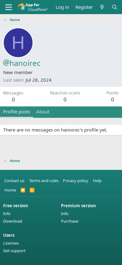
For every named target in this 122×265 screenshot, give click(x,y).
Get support (14, 250)
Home (10, 190)
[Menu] (8, 7)
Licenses (11, 243)
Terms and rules (43, 180)
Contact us (14, 180)
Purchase (69, 221)
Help (97, 180)
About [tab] (42, 111)
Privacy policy (75, 180)
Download (12, 221)
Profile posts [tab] (16, 111)
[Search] (115, 7)
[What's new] (102, 7)
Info (7, 213)
